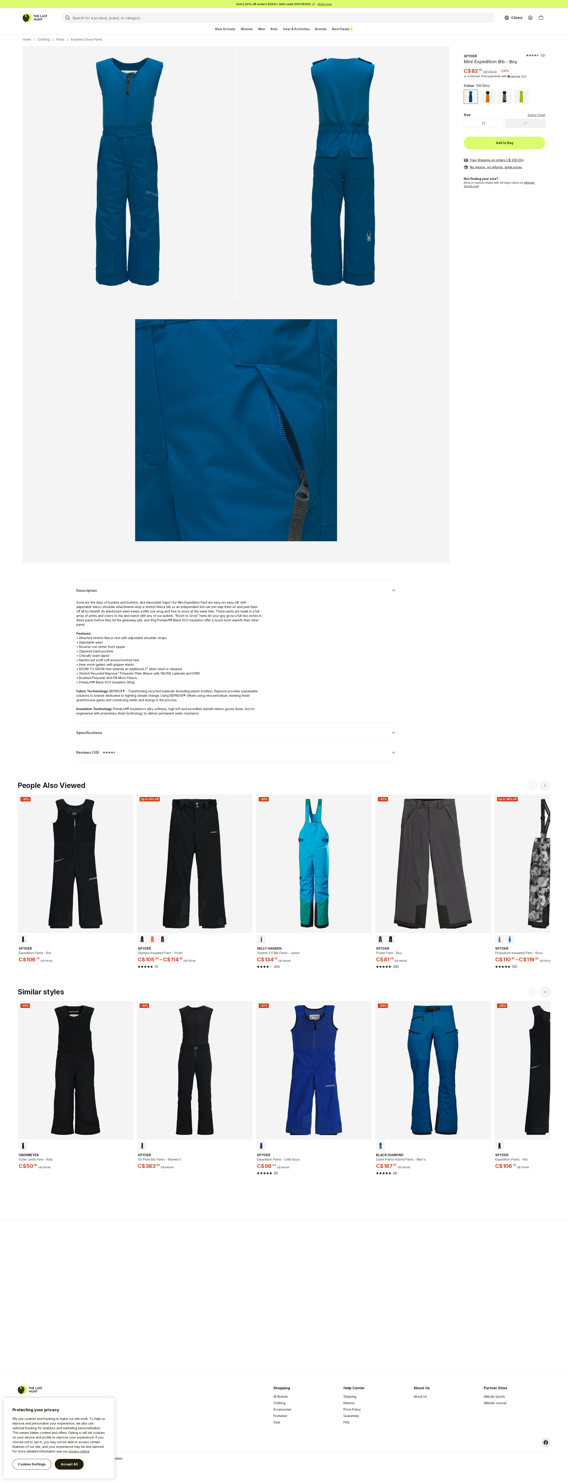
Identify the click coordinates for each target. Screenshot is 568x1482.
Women (247, 29)
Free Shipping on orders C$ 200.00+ (497, 160)
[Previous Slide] (532, 785)
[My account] (530, 17)
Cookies (116, 1458)
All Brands (280, 1396)
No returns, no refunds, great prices (496, 167)
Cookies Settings (32, 1464)
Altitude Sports (494, 1396)
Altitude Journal (495, 1403)
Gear (276, 1422)
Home (27, 39)
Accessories (282, 1409)
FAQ (346, 1422)
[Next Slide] (545, 785)
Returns (349, 1403)
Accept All (69, 1464)
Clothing (43, 39)
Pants (60, 39)
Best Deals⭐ (342, 29)
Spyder (470, 56)
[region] (59, 1438)
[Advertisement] (213, 1297)
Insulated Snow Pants (86, 39)
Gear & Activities (296, 29)
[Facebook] (545, 1442)
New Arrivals (225, 29)
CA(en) (516, 18)
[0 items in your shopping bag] (540, 17)
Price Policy (352, 1409)
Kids (274, 29)
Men (261, 29)
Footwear (280, 1416)
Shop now (325, 4)
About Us (420, 1396)
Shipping (349, 1396)
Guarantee (351, 1416)
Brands (321, 29)
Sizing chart (536, 115)
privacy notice (79, 1451)
